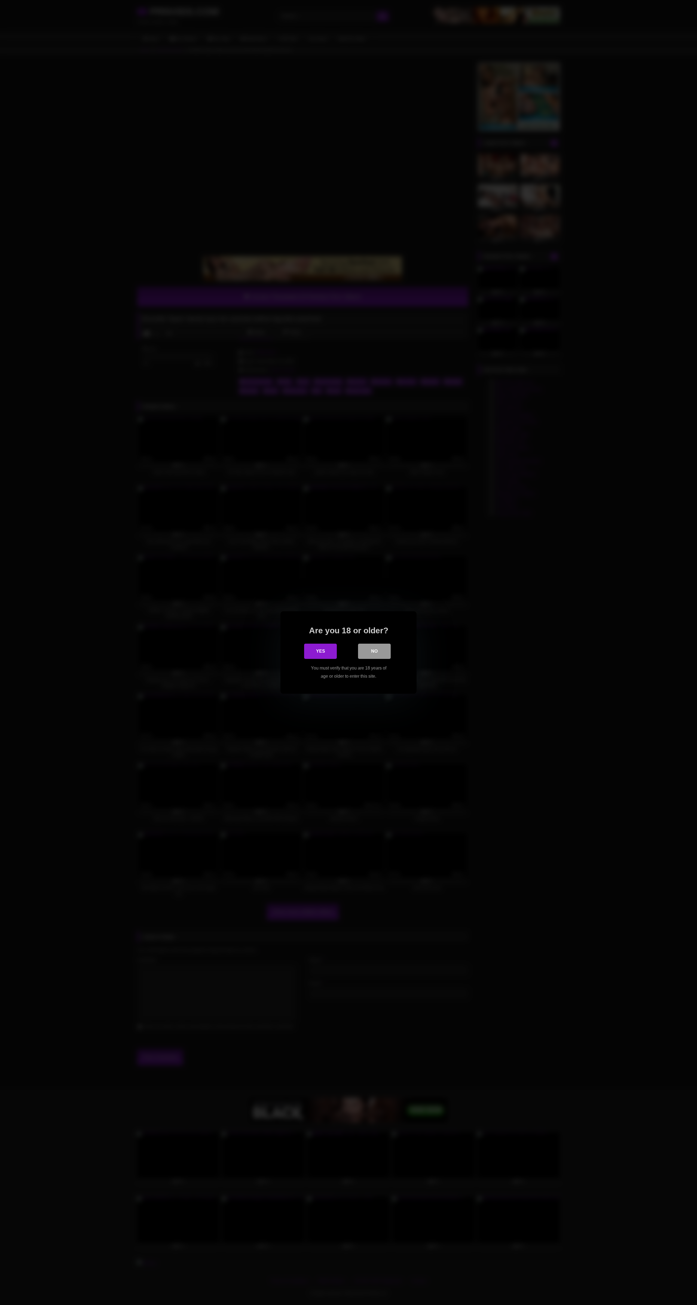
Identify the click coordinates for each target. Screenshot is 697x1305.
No (374, 651)
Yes (320, 651)
